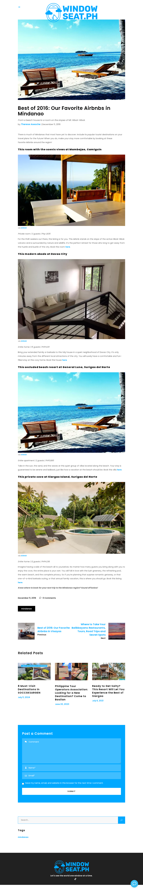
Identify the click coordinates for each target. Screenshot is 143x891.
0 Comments (49, 598)
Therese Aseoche (30, 124)
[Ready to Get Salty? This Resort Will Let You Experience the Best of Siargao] (108, 671)
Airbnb (24, 228)
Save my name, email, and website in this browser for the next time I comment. (64, 783)
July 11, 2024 (24, 697)
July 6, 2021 (97, 700)
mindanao (26, 608)
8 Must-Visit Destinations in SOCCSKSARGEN (29, 689)
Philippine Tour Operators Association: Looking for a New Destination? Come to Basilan (71, 692)
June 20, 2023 (62, 704)
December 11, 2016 (27, 598)
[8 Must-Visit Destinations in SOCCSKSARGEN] (34, 671)
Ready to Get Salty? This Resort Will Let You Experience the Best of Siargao (108, 691)
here (67, 246)
